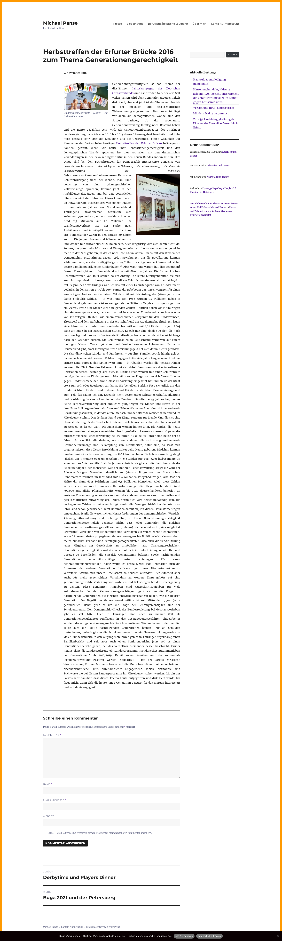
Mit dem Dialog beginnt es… (211, 113)
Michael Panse (60, 23)
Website (48, 816)
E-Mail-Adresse (54, 800)
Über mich (199, 23)
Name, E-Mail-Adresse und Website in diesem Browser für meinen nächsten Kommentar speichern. (99, 833)
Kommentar (52, 735)
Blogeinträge (134, 23)
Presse (117, 23)
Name (48, 784)
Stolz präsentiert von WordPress (103, 927)
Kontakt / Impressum (225, 23)
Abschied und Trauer (218, 165)
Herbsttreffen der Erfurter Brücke (139, 143)
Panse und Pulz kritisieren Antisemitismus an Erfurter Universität (213, 211)
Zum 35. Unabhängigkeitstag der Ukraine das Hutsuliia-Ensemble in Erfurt (216, 123)
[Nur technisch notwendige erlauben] (278, 936)
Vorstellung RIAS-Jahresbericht (213, 107)
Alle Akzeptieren (184, 936)
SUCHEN (232, 54)
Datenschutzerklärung (209, 936)
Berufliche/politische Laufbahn (168, 23)
